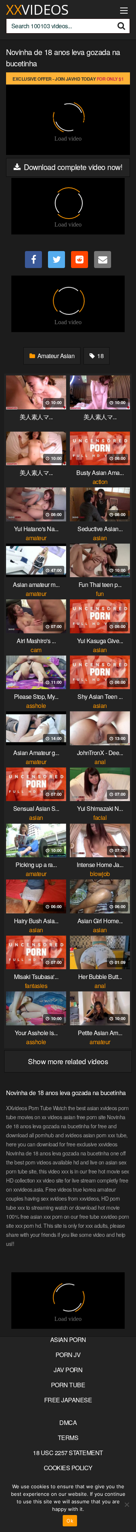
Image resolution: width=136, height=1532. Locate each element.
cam (36, 649)
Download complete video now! (72, 166)
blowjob (100, 873)
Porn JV (68, 1354)
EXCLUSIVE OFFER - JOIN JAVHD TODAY (68, 78)
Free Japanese (68, 1400)
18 (100, 355)
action (100, 481)
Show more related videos (68, 1061)
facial (100, 817)
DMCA (68, 1422)
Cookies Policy (68, 1467)
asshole (36, 705)
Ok (69, 1521)
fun (100, 593)
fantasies (36, 985)
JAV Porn (68, 1369)
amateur (36, 537)
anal (99, 761)
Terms (68, 1437)
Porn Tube (68, 1384)
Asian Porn (68, 1339)
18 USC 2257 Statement (68, 1452)
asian (100, 537)
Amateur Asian (55, 355)
